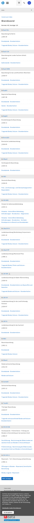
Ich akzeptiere (8, 512)
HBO (4, 176)
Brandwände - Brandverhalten (10, 41)
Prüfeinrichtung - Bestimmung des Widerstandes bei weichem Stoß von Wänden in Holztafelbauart (16, 448)
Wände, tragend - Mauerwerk (10, 473)
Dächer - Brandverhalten (9, 106)
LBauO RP (6, 250)
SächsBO (6, 382)
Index (2, 10)
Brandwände (5, 350)
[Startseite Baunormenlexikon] (3, 2)
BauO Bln (6, 30)
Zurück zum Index (6, 17)
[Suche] (24, 2)
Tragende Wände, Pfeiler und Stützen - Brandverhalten (13, 266)
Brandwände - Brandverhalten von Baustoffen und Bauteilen (16, 286)
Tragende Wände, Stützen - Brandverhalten (14, 45)
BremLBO (6, 137)
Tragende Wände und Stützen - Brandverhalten (15, 291)
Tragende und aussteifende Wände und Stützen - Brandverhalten (16, 420)
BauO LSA (6, 51)
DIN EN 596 (6, 427)
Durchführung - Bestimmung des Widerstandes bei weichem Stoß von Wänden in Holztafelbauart (17, 441)
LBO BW (5, 274)
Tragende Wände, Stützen (9, 354)
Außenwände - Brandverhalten (10, 63)
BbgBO (5, 116)
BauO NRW (6, 69)
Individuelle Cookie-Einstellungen (11, 508)
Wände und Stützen (7, 375)
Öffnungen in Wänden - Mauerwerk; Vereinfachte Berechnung (16, 467)
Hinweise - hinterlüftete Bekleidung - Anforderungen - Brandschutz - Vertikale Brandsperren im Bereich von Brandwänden (14, 220)
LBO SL (5, 321)
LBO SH (5, 297)
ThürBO (5, 403)
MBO (4, 339)
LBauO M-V (6, 228)
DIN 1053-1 (6, 455)
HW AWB (5, 200)
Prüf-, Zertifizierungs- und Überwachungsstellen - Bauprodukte (16, 189)
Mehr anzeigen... (7, 478)
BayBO (5, 90)
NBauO (5, 360)
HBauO (5, 159)
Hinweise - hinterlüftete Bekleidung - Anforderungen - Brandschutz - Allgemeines (15, 213)
